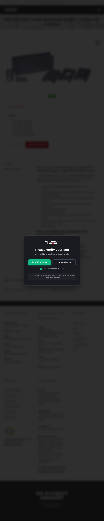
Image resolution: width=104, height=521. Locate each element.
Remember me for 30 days (53, 269)
